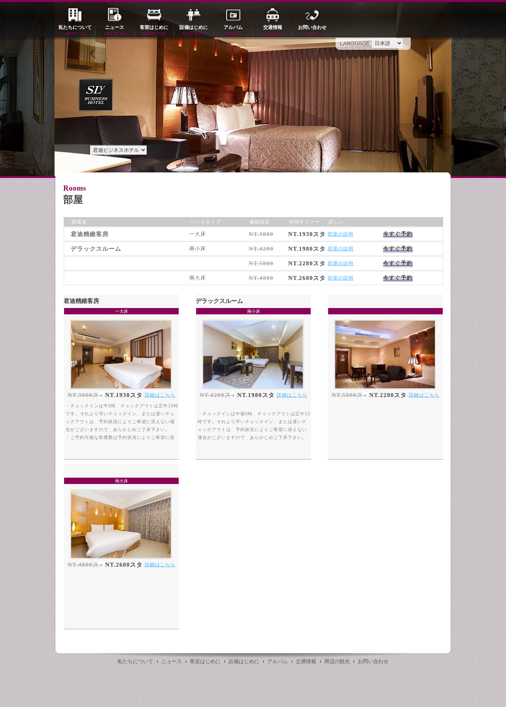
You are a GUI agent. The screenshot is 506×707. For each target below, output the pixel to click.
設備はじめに (193, 30)
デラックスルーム (219, 301)
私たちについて (75, 30)
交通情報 (272, 30)
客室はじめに (154, 30)
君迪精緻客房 (81, 301)
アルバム (233, 30)
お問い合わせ (312, 30)
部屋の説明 (340, 234)
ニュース (115, 30)
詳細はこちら (160, 395)
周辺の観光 (337, 661)
